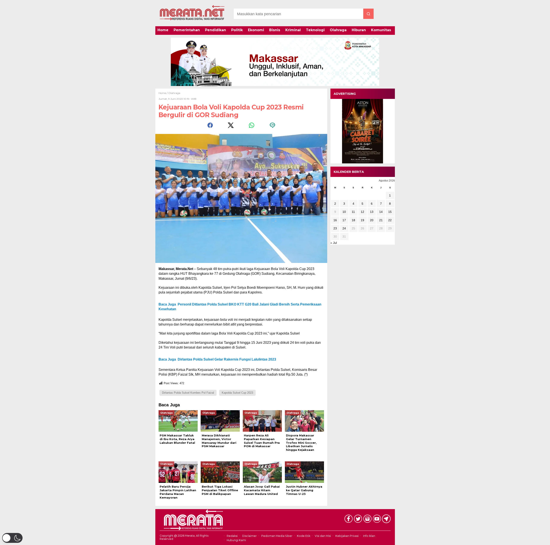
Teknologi (315, 30)
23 (335, 228)
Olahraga (338, 30)
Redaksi (232, 535)
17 (344, 220)
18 (353, 220)
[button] (12, 538)
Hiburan (359, 30)
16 (335, 220)
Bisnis (274, 30)
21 (381, 220)
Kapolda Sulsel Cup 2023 (237, 392)
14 (381, 211)
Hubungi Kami (236, 540)
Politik (237, 30)
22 (390, 220)
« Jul (333, 242)
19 (362, 220)
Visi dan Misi (323, 535)
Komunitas (381, 30)
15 (390, 211)
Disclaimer (249, 535)
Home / (163, 93)
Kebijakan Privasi (347, 535)
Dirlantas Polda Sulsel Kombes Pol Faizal (188, 392)
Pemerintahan (187, 30)
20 (371, 220)
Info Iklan (369, 535)
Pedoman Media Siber (276, 535)
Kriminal (293, 30)
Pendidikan (215, 30)
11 (353, 211)
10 (344, 211)
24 (344, 228)
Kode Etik (303, 535)
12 (362, 211)
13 (371, 211)
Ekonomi (256, 30)
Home (162, 30)
